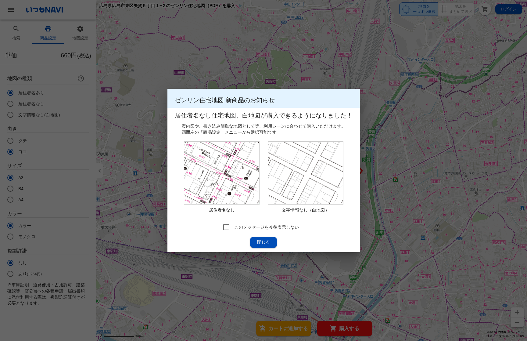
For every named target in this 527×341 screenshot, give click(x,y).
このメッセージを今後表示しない (266, 227)
